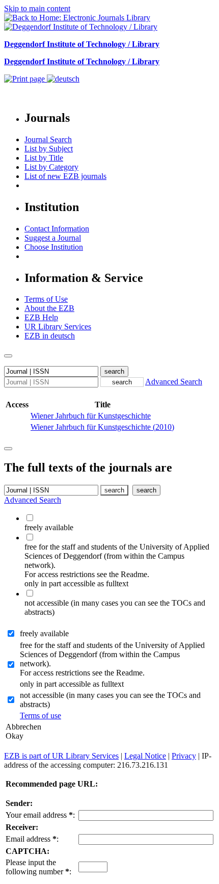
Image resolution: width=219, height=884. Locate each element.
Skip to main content (37, 8)
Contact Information (56, 228)
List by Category (51, 167)
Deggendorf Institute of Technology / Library (81, 44)
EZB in (49, 335)
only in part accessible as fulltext (72, 684)
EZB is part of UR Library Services (61, 755)
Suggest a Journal (52, 237)
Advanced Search (173, 381)
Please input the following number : (38, 867)
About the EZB (49, 308)
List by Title (43, 157)
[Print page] (25, 78)
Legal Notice (145, 755)
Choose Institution (53, 247)
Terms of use (40, 715)
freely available (44, 633)
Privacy (184, 755)
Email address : (32, 839)
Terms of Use (46, 299)
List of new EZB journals (65, 176)
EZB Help (41, 317)
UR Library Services (57, 326)
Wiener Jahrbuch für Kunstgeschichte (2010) (102, 427)
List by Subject (48, 148)
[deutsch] (63, 78)
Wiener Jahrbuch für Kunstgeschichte (91, 415)
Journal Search (48, 139)
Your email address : (40, 815)
